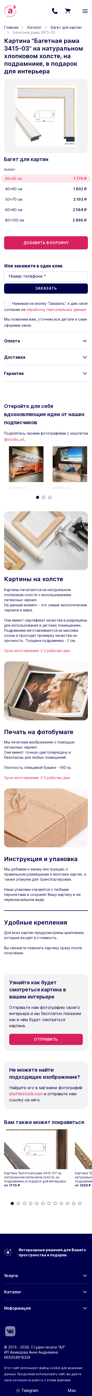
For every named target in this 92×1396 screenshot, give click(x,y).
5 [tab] (36, 1203)
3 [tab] (49, 497)
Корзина (67, 11)
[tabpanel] (31, 468)
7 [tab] (49, 1203)
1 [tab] (37, 497)
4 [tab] (30, 1203)
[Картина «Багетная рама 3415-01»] (37, 1149)
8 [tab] (55, 1203)
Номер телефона (27, 276)
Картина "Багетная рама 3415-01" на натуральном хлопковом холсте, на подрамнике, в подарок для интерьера (35, 1177)
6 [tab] (42, 1203)
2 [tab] (43, 497)
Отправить (46, 1039)
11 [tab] (73, 1203)
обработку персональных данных (56, 309)
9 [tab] (61, 1203)
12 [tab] (79, 1203)
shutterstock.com (26, 1093)
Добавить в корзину (46, 243)
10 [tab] (67, 1203)
